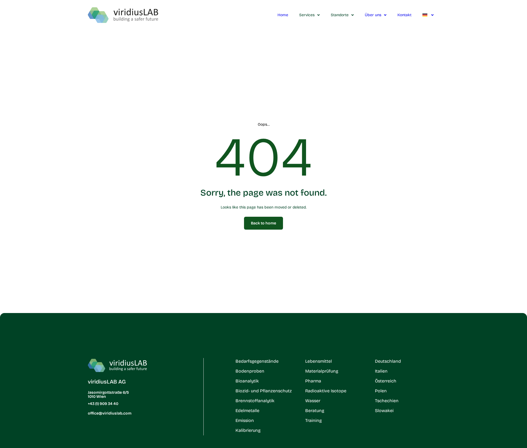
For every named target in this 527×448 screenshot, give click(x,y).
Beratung (314, 410)
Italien (381, 371)
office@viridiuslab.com (109, 413)
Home (282, 15)
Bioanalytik (247, 381)
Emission (245, 420)
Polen (381, 390)
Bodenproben (250, 371)
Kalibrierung (248, 430)
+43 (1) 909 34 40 (103, 403)
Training (313, 420)
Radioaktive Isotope (325, 390)
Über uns (373, 15)
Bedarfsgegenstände (257, 361)
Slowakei (384, 410)
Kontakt (404, 15)
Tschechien (387, 400)
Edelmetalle (247, 410)
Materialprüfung (321, 371)
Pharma (313, 381)
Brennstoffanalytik (255, 400)
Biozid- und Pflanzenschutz (264, 390)
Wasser (312, 400)
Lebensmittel (318, 361)
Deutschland (388, 361)
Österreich (385, 381)
